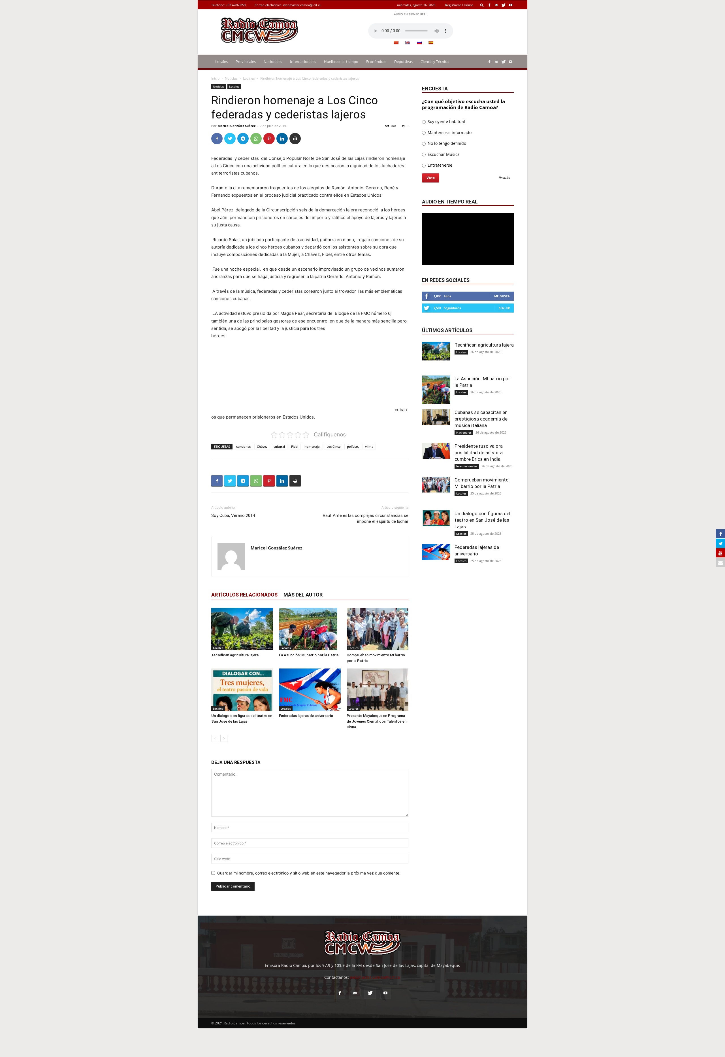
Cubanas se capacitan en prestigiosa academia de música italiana (481, 418)
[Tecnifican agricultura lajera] (242, 629)
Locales (221, 61)
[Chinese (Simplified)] (395, 42)
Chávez (262, 446)
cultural (279, 446)
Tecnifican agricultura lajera (235, 655)
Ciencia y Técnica (435, 61)
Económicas (376, 61)
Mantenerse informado (449, 132)
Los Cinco (334, 446)
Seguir (504, 308)
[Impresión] (295, 138)
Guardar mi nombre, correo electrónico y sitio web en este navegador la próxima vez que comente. (308, 873)
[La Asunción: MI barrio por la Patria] (310, 629)
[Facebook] (489, 5)
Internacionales (303, 61)
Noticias (231, 78)
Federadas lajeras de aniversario (306, 716)
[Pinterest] (269, 138)
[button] (482, 5)
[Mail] (496, 5)
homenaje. (312, 446)
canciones (243, 446)
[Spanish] (430, 42)
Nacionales (273, 61)
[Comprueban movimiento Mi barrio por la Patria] (377, 629)
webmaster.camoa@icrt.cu (302, 5)
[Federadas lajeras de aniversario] (310, 689)
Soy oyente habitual (446, 121)
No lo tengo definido (446, 143)
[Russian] (419, 42)
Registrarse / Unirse (459, 5)
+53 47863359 (236, 5)
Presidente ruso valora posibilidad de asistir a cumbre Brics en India (479, 452)
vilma (369, 446)
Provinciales (246, 61)
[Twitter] (503, 5)
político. (353, 446)
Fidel (294, 446)
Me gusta (502, 296)
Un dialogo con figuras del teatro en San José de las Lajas (482, 520)
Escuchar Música (443, 154)
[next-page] (223, 738)
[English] (407, 42)
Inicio (215, 78)
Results (504, 178)
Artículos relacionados (244, 595)
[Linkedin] (282, 138)
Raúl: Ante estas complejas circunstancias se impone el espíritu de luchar (365, 518)
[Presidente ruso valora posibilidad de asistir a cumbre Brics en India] (436, 451)
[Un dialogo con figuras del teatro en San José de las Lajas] (242, 689)
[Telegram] (243, 138)
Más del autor (303, 595)
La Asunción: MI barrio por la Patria (308, 655)
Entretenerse (439, 165)
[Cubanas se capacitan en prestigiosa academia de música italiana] (436, 417)
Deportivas (403, 61)
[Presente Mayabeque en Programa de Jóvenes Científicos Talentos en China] (377, 689)
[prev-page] (214, 738)
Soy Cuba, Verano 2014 (233, 515)
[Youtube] (511, 5)
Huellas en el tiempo (341, 61)
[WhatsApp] (256, 138)
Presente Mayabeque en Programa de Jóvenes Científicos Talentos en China (376, 721)
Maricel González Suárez (236, 126)
